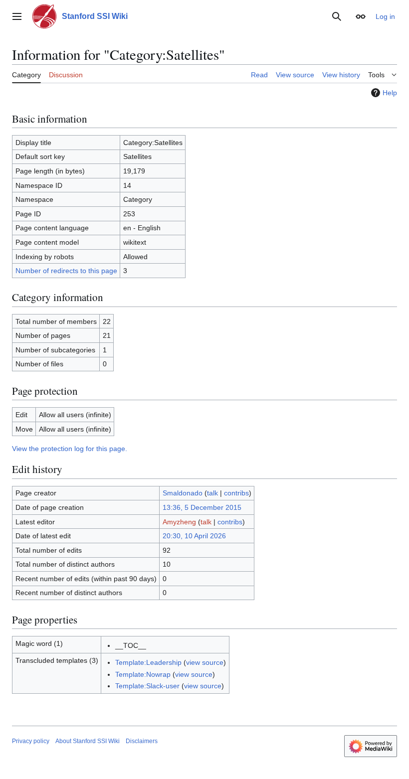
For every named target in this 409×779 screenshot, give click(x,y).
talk (212, 493)
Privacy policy (30, 741)
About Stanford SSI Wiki (87, 741)
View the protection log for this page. (69, 449)
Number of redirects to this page (66, 271)
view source (204, 662)
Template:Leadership (148, 662)
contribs (236, 493)
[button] (17, 16)
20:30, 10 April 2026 (194, 536)
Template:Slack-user (147, 686)
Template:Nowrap (143, 674)
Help (390, 93)
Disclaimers (142, 741)
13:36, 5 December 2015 (202, 507)
